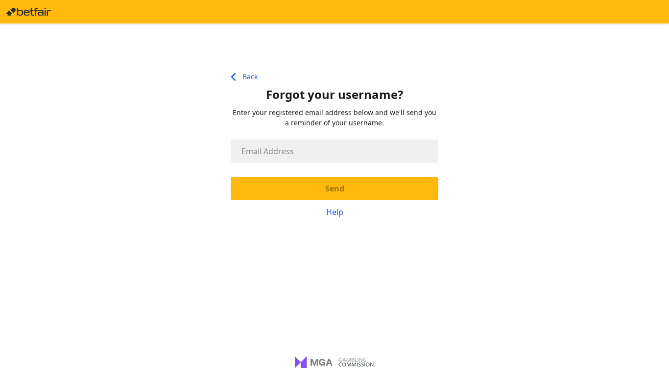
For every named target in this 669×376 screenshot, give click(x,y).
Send (334, 188)
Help (334, 212)
